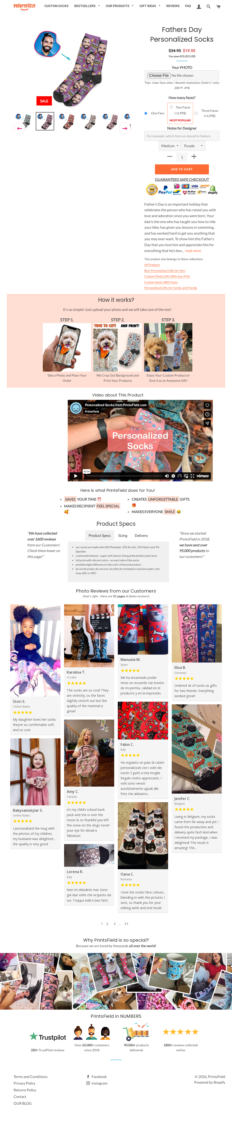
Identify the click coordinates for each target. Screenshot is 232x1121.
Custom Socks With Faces (161, 282)
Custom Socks (56, 6)
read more (193, 250)
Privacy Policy (24, 1083)
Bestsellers (85, 6)
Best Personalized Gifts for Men (164, 270)
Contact (20, 1096)
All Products (152, 264)
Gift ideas (148, 6)
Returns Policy (25, 1090)
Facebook (99, 1076)
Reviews (173, 6)
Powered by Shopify (209, 1082)
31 (127, 923)
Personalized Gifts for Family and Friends (170, 288)
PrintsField (216, 1076)
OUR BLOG (23, 1103)
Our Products (118, 6)
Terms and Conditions (31, 1076)
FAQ (188, 6)
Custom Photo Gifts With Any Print (167, 276)
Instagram (99, 1083)
